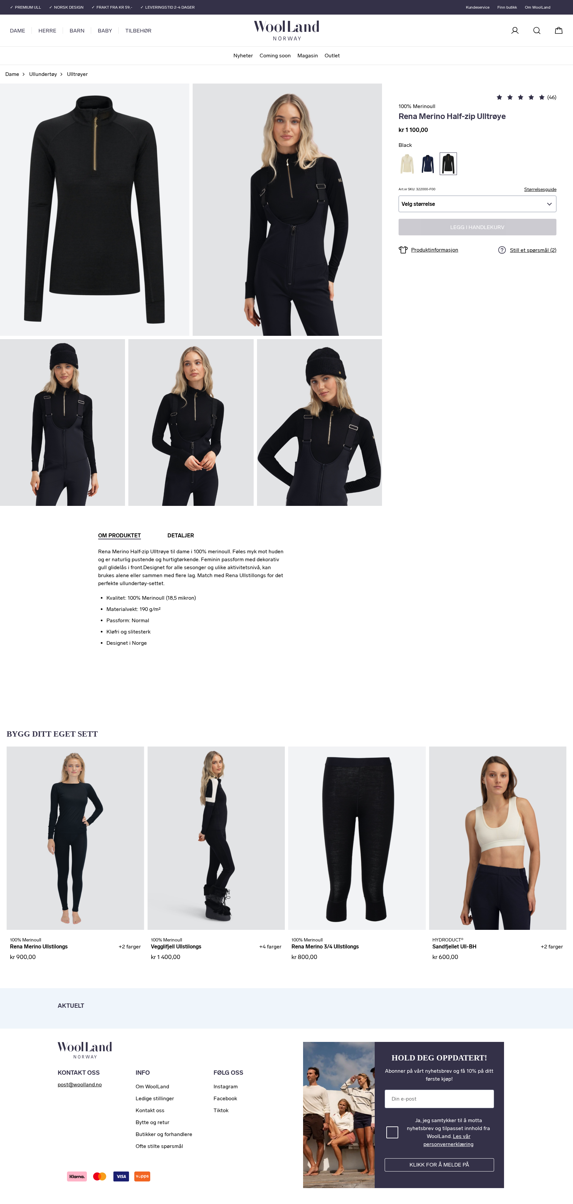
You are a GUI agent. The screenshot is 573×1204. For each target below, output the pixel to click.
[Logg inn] (515, 30)
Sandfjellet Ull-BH (454, 946)
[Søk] (537, 30)
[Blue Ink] (427, 163)
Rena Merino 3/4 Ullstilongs (325, 946)
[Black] (448, 163)
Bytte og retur (152, 1122)
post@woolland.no (80, 1084)
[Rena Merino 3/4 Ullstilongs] (357, 838)
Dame (17, 31)
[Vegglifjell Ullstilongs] (216, 838)
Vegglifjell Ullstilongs (176, 946)
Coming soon (275, 55)
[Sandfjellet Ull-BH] (498, 838)
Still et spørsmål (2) (533, 250)
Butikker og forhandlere (164, 1134)
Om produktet (119, 535)
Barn (77, 31)
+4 (270, 946)
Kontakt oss (150, 1110)
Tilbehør (138, 31)
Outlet (332, 55)
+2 (130, 946)
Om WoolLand (537, 7)
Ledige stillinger (155, 1098)
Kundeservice (477, 7)
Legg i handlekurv (477, 227)
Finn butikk (507, 7)
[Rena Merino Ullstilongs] (75, 838)
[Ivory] (407, 163)
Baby (105, 31)
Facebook (225, 1098)
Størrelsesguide (540, 189)
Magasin (307, 55)
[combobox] (477, 204)
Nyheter (243, 55)
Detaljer (180, 535)
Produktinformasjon (434, 250)
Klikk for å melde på (439, 1165)
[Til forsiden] (313, 30)
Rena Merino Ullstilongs (39, 946)
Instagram (226, 1086)
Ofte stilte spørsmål (159, 1146)
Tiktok (221, 1110)
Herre (47, 31)
